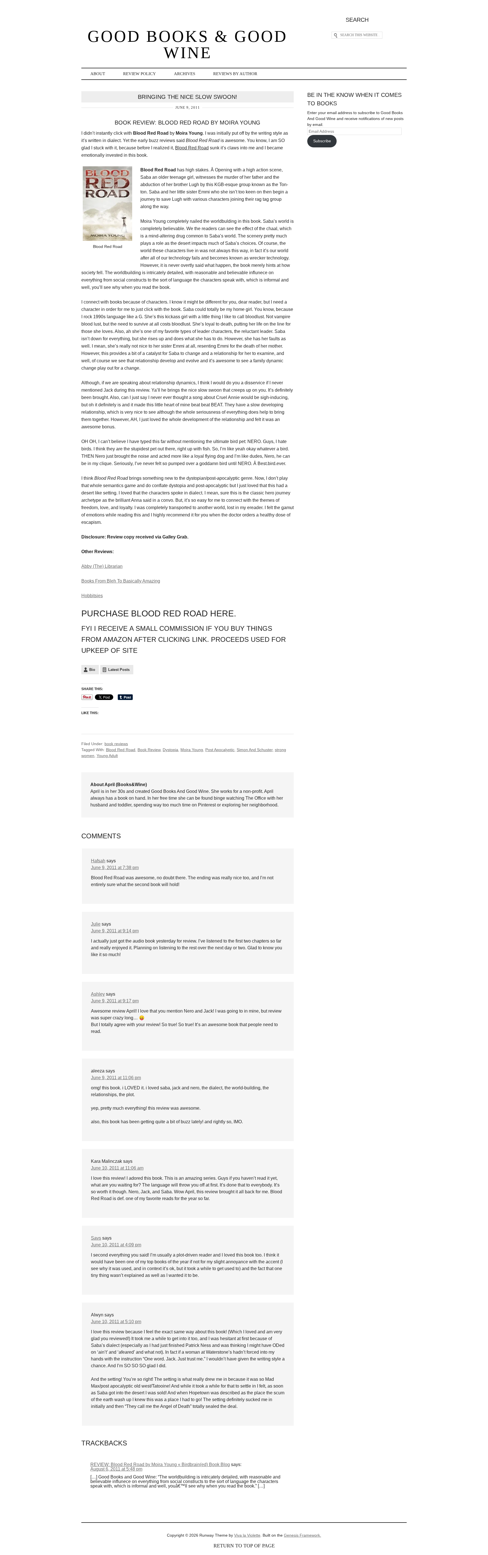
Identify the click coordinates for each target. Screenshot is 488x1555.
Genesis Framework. (302, 1535)
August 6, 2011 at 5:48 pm (116, 1469)
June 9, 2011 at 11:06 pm (116, 1077)
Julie (96, 924)
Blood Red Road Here (181, 613)
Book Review (149, 749)
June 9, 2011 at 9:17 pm (115, 1000)
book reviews (116, 743)
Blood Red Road (120, 749)
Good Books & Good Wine (187, 44)
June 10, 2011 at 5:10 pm (116, 1321)
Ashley (98, 994)
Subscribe (322, 141)
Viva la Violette (247, 1535)
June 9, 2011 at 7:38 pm (115, 867)
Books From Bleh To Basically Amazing (120, 581)
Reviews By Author (235, 73)
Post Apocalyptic (219, 749)
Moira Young (191, 749)
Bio (92, 670)
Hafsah (98, 860)
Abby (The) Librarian (102, 566)
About (97, 73)
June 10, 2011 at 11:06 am (117, 1168)
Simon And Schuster (255, 749)
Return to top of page (244, 1546)
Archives (184, 73)
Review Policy (139, 73)
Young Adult (107, 755)
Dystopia (170, 749)
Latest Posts (119, 670)
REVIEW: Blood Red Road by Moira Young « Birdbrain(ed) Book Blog (160, 1464)
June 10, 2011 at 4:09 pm (116, 1244)
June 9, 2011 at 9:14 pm (115, 930)
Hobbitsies (92, 595)
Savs (96, 1238)
